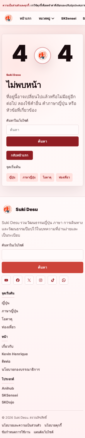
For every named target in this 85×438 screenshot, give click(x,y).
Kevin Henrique (15, 354)
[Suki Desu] (8, 18)
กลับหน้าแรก (19, 155)
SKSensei (68, 18)
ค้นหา (42, 141)
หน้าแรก (25, 18)
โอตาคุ (47, 177)
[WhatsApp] (63, 280)
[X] (29, 280)
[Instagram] (40, 280)
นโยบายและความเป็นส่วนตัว (21, 425)
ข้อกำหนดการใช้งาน (16, 432)
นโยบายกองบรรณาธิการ (21, 369)
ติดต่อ (6, 361)
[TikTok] (52, 280)
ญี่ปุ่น (12, 177)
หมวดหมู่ (44, 18)
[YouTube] (6, 280)
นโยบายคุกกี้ (53, 425)
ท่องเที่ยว (64, 177)
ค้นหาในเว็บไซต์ (17, 120)
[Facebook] (17, 280)
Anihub (8, 388)
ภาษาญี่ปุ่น (29, 177)
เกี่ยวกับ (7, 346)
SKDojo (8, 402)
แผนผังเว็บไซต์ (43, 432)
